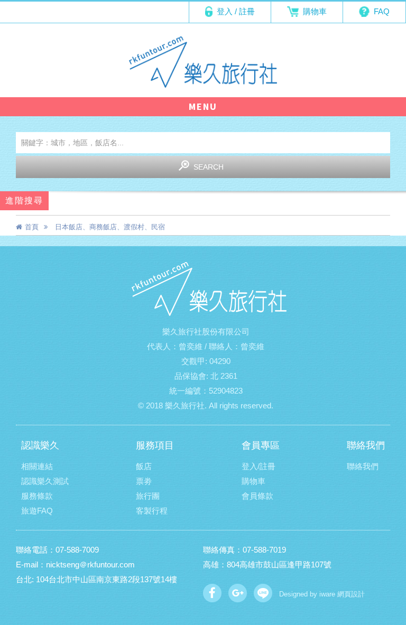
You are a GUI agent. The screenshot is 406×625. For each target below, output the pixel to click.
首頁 (32, 227)
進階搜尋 (24, 200)
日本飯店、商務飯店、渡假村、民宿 (110, 227)
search (208, 167)
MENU (203, 106)
